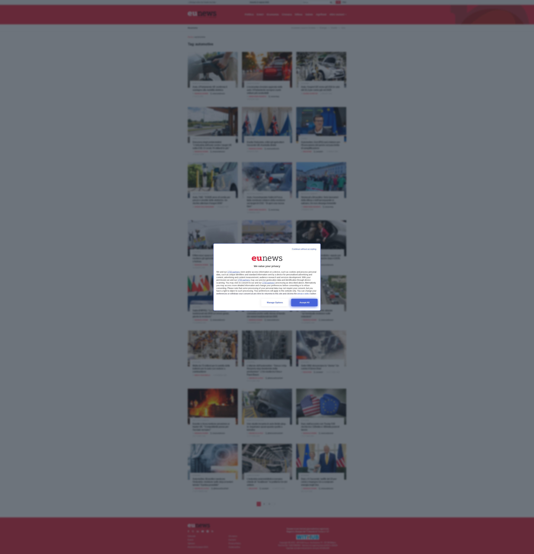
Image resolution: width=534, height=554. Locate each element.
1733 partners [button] (233, 272)
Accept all (304, 302)
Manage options (275, 302)
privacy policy (303, 293)
